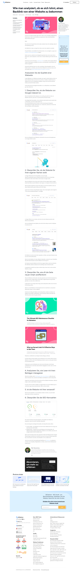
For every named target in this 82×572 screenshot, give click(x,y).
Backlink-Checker (36, 518)
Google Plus (35, 453)
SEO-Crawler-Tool (36, 528)
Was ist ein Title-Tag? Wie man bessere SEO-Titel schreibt (33, 485)
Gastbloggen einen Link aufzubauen (42, 376)
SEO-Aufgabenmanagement (38, 563)
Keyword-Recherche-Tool (38, 523)
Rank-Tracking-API (36, 559)
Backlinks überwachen (37, 526)
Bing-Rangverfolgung (37, 546)
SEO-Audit (35, 535)
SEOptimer (48, 440)
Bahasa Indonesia (60, 524)
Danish (54, 523)
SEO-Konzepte (28, 14)
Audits (31, 2)
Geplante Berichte (36, 560)
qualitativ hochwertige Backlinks (31, 52)
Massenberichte (36, 520)
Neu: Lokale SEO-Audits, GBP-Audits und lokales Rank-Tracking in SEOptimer (58, 550)
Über (51, 518)
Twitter (64, 30)
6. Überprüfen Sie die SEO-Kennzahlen (16, 32)
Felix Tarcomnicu (21, 14)
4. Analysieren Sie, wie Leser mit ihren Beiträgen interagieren (17, 28)
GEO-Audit (35, 536)
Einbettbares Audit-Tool (37, 521)
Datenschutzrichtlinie (36, 569)
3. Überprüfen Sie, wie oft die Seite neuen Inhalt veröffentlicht (17, 25)
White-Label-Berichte (37, 529)
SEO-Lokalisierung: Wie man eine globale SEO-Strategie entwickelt (47, 485)
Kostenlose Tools (36, 551)
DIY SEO (34, 550)
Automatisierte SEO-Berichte (38, 545)
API (33, 531)
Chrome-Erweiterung (37, 548)
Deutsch (57, 523)
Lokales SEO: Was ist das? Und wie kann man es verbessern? (57, 544)
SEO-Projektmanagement (38, 562)
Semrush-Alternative (54, 533)
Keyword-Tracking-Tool (37, 524)
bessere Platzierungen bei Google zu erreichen (41, 69)
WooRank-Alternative (54, 536)
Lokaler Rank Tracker (37, 554)
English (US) (61, 523)
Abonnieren (52, 461)
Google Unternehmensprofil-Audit (39, 538)
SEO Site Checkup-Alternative (56, 535)
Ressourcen (47, 2)
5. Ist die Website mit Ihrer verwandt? (16, 30)
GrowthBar (35, 553)
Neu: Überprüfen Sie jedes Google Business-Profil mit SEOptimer (56, 541)
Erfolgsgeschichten (54, 521)
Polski (60, 526)
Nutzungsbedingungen (45, 569)
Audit (64, 61)
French (55, 524)
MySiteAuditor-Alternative (55, 531)
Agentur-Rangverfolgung (38, 543)
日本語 (54, 526)
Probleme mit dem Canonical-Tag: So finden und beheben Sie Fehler (62, 485)
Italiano (51, 526)
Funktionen (25, 2)
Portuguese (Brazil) (53, 527)
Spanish (51, 524)
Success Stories (37, 2)
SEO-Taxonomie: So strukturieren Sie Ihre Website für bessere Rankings (19, 486)
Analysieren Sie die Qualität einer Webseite (17, 21)
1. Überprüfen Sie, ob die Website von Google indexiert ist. (17, 23)
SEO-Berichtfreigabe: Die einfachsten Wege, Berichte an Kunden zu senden (57, 547)
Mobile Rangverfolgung (37, 557)
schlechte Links (40, 60)
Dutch (57, 526)
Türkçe (59, 527)
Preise (42, 2)
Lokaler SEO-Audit (36, 539)
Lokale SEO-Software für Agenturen (40, 556)
